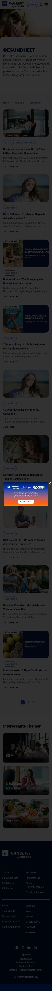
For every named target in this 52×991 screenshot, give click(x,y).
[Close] (49, 483)
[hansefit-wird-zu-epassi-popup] (26, 483)
